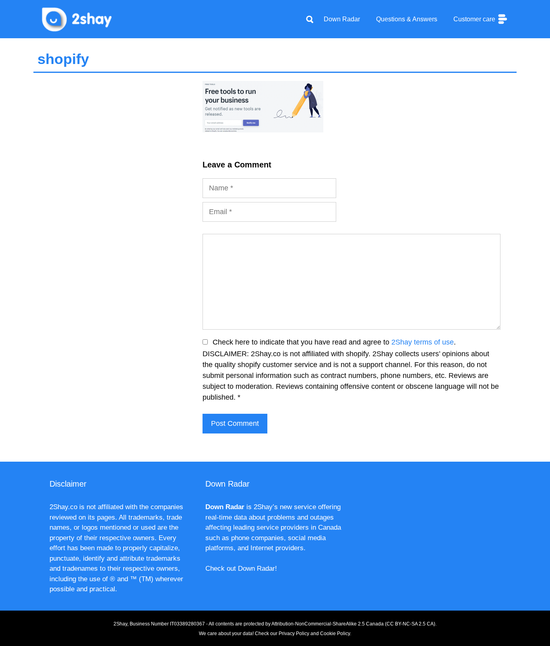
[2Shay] (77, 18)
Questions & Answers (406, 19)
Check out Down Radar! (241, 568)
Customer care (475, 19)
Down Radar (342, 19)
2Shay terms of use (422, 342)
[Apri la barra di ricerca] (309, 19)
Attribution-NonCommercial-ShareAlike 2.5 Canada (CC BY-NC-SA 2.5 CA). (353, 624)
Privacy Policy (294, 633)
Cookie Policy (335, 633)
